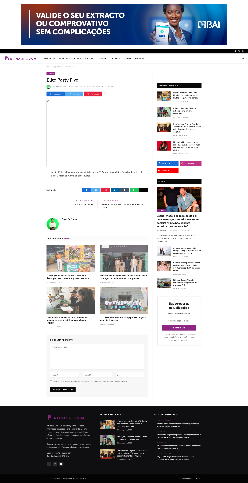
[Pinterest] (37, 198)
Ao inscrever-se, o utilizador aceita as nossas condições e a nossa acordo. (179, 337)
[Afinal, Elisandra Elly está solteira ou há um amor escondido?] (164, 112)
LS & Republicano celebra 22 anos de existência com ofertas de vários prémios (179, 447)
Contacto (139, 58)
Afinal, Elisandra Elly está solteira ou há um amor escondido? (184, 111)
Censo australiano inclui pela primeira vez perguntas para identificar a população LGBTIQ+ (67, 320)
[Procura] (243, 58)
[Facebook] (37, 178)
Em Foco (89, 58)
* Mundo (161, 210)
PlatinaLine (49, 58)
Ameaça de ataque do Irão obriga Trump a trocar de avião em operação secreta (187, 250)
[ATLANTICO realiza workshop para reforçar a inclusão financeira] (124, 300)
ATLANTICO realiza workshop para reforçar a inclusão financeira (123, 319)
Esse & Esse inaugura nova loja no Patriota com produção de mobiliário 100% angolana (123, 277)
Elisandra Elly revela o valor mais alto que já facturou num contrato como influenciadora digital (186, 146)
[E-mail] (37, 205)
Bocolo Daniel (163, 453)
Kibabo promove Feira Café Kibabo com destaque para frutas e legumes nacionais (68, 277)
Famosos (63, 58)
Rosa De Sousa (60, 87)
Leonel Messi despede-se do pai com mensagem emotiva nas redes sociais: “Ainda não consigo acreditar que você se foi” (178, 221)
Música (77, 58)
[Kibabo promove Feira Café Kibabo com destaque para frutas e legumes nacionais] (71, 258)
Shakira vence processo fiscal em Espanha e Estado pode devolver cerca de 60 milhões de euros (187, 267)
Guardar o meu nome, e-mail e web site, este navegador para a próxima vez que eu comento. (90, 381)
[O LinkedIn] (37, 192)
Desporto (115, 58)
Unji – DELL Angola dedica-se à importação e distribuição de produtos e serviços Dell (175, 458)
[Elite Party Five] (97, 133)
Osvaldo (163, 230)
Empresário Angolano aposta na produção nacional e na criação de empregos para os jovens (179, 436)
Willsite (199, 479)
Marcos (160, 442)
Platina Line (77, 479)
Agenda (51, 73)
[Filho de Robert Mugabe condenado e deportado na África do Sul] (164, 283)
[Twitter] (37, 185)
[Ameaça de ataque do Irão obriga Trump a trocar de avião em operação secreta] (164, 251)
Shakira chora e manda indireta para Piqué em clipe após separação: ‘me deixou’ (178, 425)
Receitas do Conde (84, 204)
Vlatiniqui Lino (163, 421)
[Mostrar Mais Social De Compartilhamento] (105, 94)
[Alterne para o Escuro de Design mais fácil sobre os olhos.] (239, 58)
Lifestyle (102, 58)
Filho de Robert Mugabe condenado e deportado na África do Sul (185, 282)
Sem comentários (93, 87)
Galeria (127, 58)
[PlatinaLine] (20, 58)
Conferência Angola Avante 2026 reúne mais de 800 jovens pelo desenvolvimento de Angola (187, 128)
